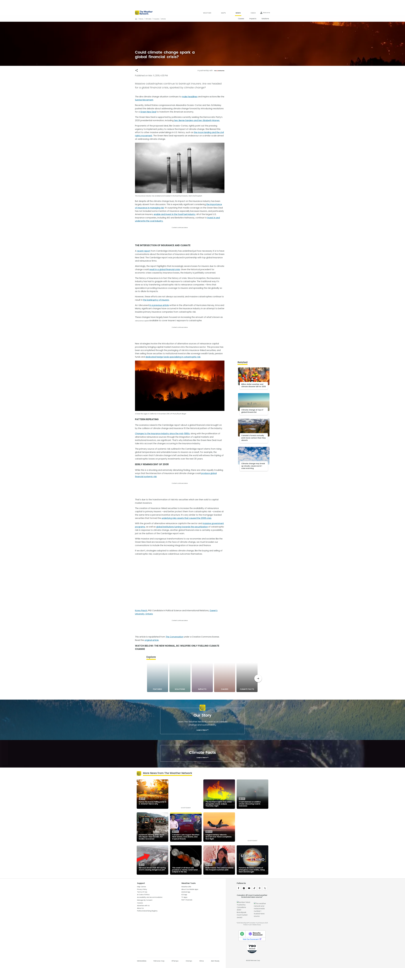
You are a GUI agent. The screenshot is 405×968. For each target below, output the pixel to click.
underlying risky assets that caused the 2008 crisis (186, 518)
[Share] (136, 70)
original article (151, 640)
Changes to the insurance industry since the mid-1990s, (162, 433)
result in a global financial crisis (164, 269)
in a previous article (159, 305)
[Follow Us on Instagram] (243, 888)
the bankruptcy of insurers (156, 300)
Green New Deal (148, 111)
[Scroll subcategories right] (258, 678)
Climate (148, 19)
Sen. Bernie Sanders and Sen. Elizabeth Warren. (197, 120)
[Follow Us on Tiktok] (254, 888)
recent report (143, 251)
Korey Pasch (141, 610)
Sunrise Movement (144, 99)
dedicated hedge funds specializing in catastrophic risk (172, 356)
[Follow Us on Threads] (259, 888)
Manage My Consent (144, 900)
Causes (156, 19)
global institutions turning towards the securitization (182, 526)
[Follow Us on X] (265, 888)
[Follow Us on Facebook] (238, 888)
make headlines (189, 96)
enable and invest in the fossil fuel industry (174, 214)
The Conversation (174, 636)
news (141, 19)
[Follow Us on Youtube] (249, 888)
